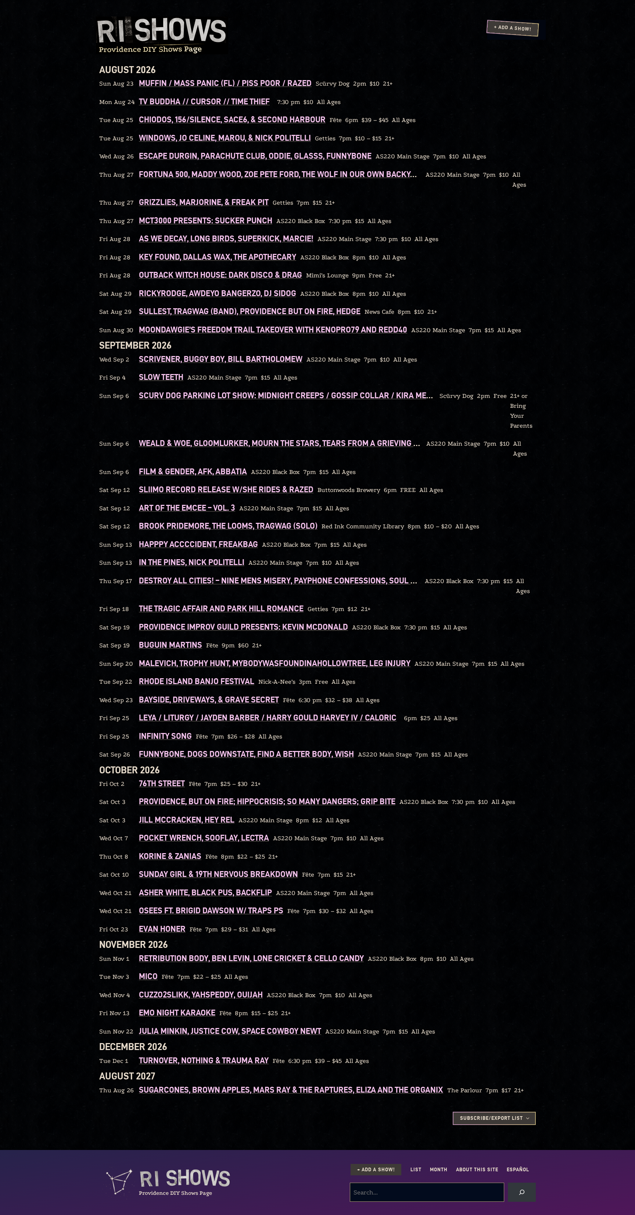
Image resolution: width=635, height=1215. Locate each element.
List (415, 1169)
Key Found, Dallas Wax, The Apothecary (217, 256)
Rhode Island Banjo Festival (196, 681)
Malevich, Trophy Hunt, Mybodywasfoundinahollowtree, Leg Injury (274, 663)
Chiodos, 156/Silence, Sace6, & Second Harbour (232, 119)
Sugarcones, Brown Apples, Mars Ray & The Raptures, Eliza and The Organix (291, 1089)
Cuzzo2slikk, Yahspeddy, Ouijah (201, 994)
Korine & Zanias (170, 856)
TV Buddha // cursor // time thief (204, 101)
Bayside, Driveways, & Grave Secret (209, 699)
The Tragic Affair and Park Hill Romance (221, 608)
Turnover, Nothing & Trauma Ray (204, 1060)
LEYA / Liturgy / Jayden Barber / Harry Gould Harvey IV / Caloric (268, 717)
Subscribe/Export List (491, 1118)
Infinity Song (165, 735)
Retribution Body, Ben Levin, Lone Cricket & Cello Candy (251, 958)
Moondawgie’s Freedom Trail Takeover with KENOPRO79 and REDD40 (273, 329)
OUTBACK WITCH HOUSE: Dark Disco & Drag (220, 274)
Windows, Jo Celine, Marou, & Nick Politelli (225, 137)
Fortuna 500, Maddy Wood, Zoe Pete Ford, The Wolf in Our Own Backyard (282, 174)
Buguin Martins (170, 644)
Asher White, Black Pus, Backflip (205, 892)
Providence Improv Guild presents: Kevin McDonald (243, 626)
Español (518, 1169)
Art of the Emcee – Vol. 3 (187, 507)
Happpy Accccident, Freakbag (198, 544)
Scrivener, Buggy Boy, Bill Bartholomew (220, 359)
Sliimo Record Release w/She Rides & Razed (226, 489)
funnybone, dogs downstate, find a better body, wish (246, 754)
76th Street (162, 783)
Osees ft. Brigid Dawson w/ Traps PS (211, 910)
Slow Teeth (161, 377)
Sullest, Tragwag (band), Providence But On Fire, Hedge (249, 311)
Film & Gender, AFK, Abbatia (193, 471)
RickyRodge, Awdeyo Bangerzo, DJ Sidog (217, 293)
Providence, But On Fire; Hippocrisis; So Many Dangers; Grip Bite (267, 801)
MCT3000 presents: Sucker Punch (205, 220)
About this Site (477, 1169)
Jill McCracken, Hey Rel (186, 819)
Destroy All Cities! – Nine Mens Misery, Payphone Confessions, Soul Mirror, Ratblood (310, 580)
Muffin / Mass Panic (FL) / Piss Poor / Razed (225, 83)
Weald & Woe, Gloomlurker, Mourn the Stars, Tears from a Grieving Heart (288, 443)
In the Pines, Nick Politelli (191, 562)
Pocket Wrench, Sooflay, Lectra (204, 837)
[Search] (522, 1192)
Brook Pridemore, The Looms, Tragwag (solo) (228, 525)
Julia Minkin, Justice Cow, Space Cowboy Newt (230, 1031)
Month (439, 1169)
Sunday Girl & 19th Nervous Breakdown (218, 874)
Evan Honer (162, 928)
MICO (148, 976)
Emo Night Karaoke (177, 1012)
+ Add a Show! (512, 28)
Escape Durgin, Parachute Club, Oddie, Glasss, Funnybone (255, 155)
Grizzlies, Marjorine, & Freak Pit (204, 202)
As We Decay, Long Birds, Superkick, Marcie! (226, 238)
